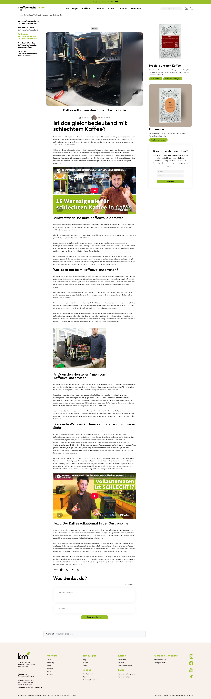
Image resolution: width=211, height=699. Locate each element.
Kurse (111, 8)
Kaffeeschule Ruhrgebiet (126, 674)
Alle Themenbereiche (158, 140)
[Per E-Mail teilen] (78, 570)
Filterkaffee (122, 659)
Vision (85, 677)
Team (49, 659)
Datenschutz (170, 166)
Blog (84, 659)
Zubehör (99, 8)
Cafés (49, 665)
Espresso (121, 662)
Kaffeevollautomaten (111, 150)
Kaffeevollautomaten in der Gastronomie (48, 15)
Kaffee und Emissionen (90, 680)
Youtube (85, 665)
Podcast (85, 662)
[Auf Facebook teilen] (61, 570)
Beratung (50, 662)
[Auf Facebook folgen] (191, 663)
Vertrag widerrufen (160, 662)
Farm (49, 671)
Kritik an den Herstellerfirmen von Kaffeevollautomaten (27, 36)
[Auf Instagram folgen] (191, 656)
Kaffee (86, 8)
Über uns (136, 8)
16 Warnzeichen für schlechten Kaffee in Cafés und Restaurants (114, 155)
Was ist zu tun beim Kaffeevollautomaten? (28, 29)
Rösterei (50, 668)
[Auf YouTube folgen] (191, 670)
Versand (50, 695)
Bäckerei (50, 674)
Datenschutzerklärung (34, 695)
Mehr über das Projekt (172, 79)
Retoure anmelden (160, 659)
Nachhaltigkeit (88, 674)
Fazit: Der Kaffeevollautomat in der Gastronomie (27, 54)
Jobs (48, 677)
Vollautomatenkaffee (125, 665)
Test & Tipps (71, 8)
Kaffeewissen (28, 15)
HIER (60, 562)
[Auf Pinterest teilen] (72, 570)
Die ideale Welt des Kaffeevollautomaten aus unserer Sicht (27, 45)
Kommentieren (94, 617)
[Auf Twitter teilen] (67, 570)
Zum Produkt (155, 79)
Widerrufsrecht (22, 695)
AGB (44, 695)
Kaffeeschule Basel (124, 677)
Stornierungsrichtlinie (70, 695)
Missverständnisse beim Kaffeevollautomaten (28, 22)
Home (20, 15)
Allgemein (94, 28)
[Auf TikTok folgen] (191, 676)
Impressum (58, 695)
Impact (123, 8)
